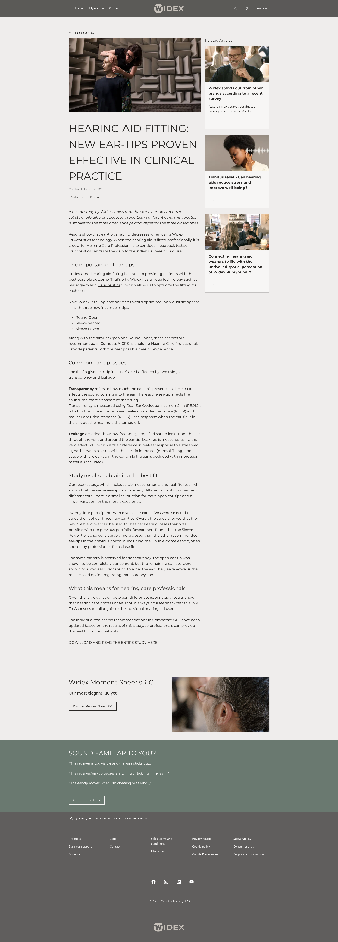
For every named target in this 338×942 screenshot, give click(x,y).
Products (75, 839)
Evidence (74, 854)
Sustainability (242, 839)
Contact (114, 8)
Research (95, 197)
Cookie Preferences (205, 854)
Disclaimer (158, 851)
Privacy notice (201, 839)
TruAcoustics (109, 285)
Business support (80, 846)
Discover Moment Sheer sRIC (92, 706)
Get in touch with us (86, 800)
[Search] (235, 8)
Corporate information (248, 854)
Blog (113, 839)
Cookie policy (201, 846)
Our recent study (83, 484)
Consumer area (243, 846)
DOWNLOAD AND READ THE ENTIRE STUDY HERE (113, 642)
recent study (83, 212)
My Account (97, 8)
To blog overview (83, 32)
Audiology (77, 197)
